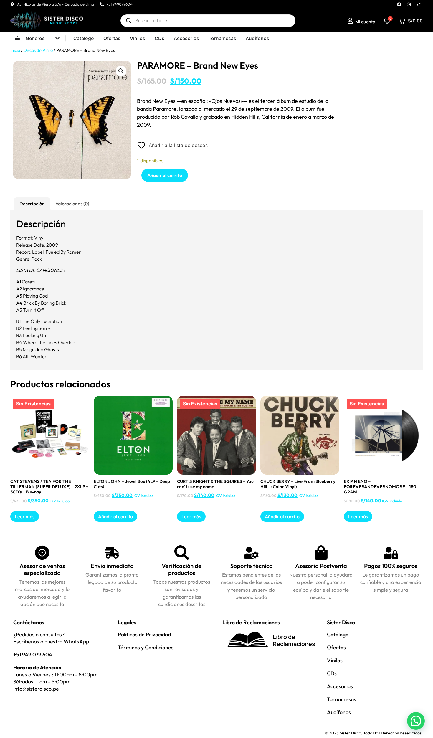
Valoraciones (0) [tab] (72, 204)
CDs (332, 673)
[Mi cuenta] (350, 21)
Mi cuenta (365, 21)
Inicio (15, 50)
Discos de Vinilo (38, 50)
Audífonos (339, 712)
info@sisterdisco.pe (36, 688)
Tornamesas (341, 699)
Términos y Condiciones (145, 647)
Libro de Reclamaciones (294, 640)
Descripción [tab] (32, 204)
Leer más (24, 516)
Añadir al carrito (164, 175)
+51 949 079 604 (32, 654)
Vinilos (335, 660)
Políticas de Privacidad (144, 634)
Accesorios (340, 686)
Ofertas (336, 647)
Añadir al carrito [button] (115, 516)
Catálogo (337, 634)
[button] (121, 71)
